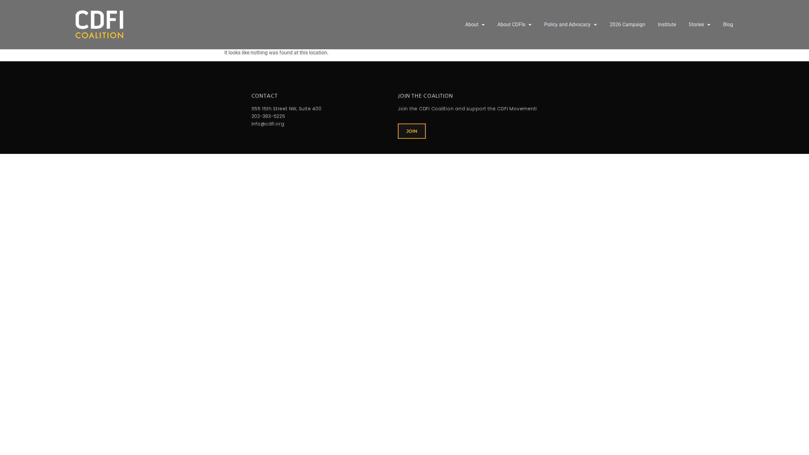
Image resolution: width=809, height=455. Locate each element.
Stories (696, 24)
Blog (728, 24)
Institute (667, 24)
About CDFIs (511, 24)
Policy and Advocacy (567, 24)
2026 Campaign (627, 24)
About (471, 24)
